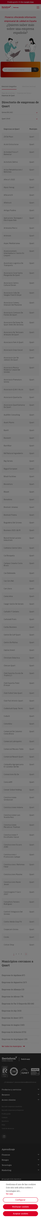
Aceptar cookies (20, 1213)
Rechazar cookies (20, 1206)
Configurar (20, 1200)
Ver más (9, 1194)
